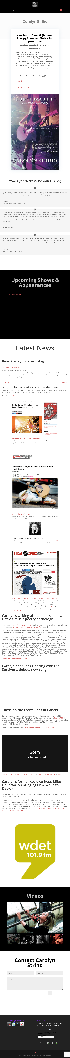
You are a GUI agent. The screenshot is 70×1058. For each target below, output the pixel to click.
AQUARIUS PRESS (25, 87)
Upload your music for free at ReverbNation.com (50, 1045)
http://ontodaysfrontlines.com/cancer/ (38, 728)
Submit (58, 993)
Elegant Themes (31, 1055)
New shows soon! (11, 367)
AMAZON (21, 81)
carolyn (6, 370)
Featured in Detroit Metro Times (23, 514)
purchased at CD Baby (18, 611)
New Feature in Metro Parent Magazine (26, 438)
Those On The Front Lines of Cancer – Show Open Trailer (18, 774)
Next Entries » (64, 382)
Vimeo (59, 774)
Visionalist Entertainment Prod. (46, 774)
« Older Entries (6, 382)
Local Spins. (51, 607)
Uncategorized (21, 370)
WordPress (47, 1055)
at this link (15, 396)
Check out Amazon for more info (15, 659)
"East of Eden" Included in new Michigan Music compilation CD (34, 598)
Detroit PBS (58, 718)
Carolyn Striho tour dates (14, 294)
